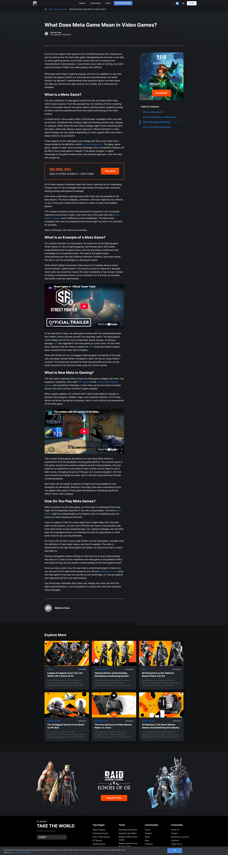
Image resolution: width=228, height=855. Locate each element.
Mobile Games (99, 844)
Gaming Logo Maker (128, 833)
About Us (175, 829)
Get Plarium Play (123, 3)
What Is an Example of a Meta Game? (159, 117)
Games (82, 3)
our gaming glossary (92, 144)
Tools (107, 3)
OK (175, 850)
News (147, 837)
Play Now (110, 171)
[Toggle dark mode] (175, 3)
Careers (174, 833)
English (42, 837)
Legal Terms (176, 844)
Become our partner (180, 837)
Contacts (175, 840)
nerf (55, 343)
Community (95, 3)
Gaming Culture (61, 9)
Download (161, 93)
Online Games (99, 829)
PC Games (97, 840)
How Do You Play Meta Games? (157, 127)
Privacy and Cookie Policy (21, 852)
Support (148, 833)
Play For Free (114, 797)
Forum (147, 829)
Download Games (100, 833)
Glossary (149, 844)
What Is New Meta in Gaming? (156, 122)
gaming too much (107, 571)
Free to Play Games (101, 837)
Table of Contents (150, 106)
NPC (91, 347)
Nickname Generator (128, 829)
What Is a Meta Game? (153, 112)
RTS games (84, 382)
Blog (50, 9)
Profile (192, 3)
